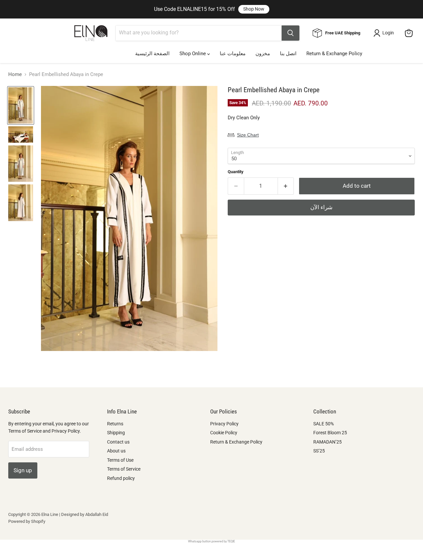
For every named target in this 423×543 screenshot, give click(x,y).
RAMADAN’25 (327, 442)
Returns (115, 423)
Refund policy (121, 478)
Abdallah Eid (96, 514)
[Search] (290, 33)
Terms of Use (120, 460)
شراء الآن (321, 207)
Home (15, 74)
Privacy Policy (224, 423)
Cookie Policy (223, 432)
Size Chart (248, 134)
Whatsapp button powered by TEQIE (211, 541)
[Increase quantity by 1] (286, 185)
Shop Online (193, 54)
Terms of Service (123, 469)
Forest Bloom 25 (330, 432)
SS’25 (319, 450)
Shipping (116, 432)
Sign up (23, 470)
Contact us (118, 442)
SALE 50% (323, 423)
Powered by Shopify (26, 521)
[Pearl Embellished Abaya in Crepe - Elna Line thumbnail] (21, 105)
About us (116, 450)
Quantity (236, 171)
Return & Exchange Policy (334, 54)
